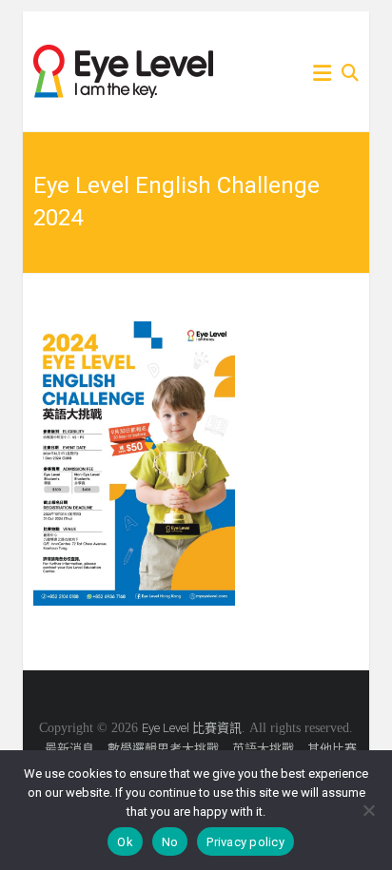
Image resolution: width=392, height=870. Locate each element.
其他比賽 (332, 749)
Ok (125, 842)
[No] (368, 810)
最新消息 (69, 749)
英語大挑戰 (263, 749)
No (170, 842)
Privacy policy (245, 842)
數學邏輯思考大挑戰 (163, 749)
